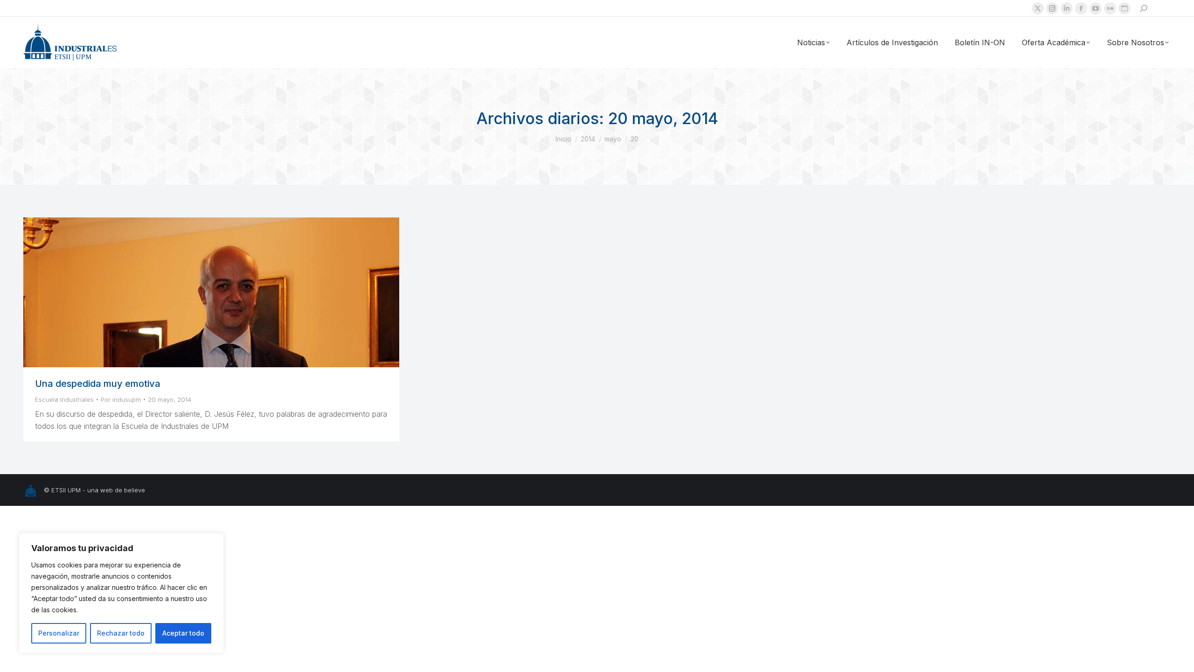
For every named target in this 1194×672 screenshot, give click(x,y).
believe (134, 490)
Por (121, 399)
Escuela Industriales (64, 399)
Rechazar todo (121, 633)
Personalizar (58, 633)
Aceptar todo (183, 633)
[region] (121, 593)
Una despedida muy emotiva (97, 383)
